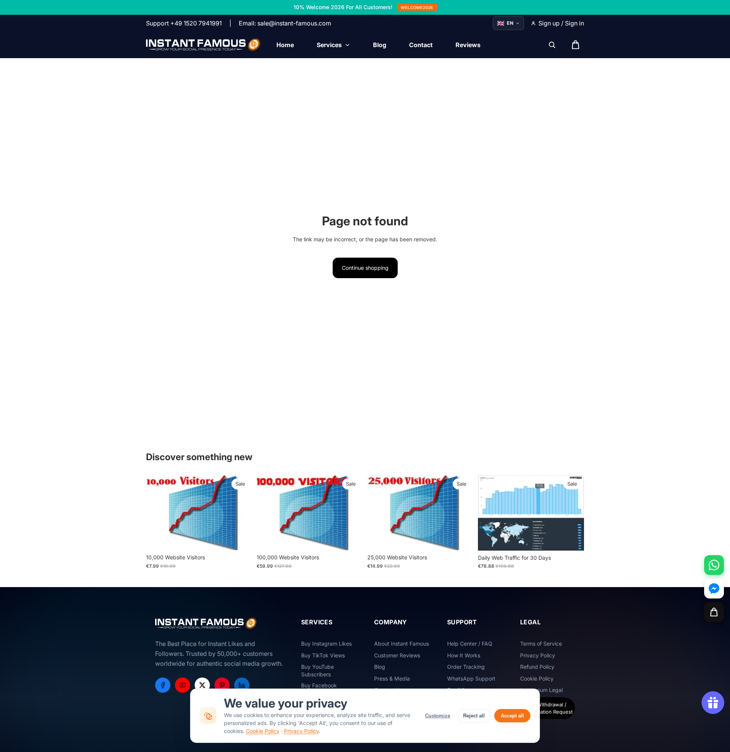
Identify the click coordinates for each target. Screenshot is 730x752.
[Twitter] (202, 685)
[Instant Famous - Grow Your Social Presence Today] (203, 45)
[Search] (552, 44)
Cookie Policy (262, 731)
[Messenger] (714, 588)
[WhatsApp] (714, 565)
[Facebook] (162, 685)
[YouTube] (182, 685)
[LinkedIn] (241, 685)
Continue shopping (365, 267)
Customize (437, 716)
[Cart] (714, 612)
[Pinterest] (222, 685)
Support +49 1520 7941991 (184, 23)
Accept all (512, 716)
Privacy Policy (301, 731)
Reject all (474, 716)
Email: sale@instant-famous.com (285, 23)
